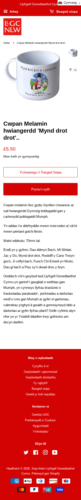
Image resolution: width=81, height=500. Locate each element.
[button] (69, 2)
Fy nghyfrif (40, 383)
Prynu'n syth (40, 189)
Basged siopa (67, 11)
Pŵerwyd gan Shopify (46, 473)
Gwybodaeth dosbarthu (41, 377)
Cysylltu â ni (40, 366)
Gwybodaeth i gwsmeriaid (40, 371)
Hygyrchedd (40, 426)
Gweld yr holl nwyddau (40, 394)
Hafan (6, 43)
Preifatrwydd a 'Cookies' (40, 420)
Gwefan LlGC (40, 414)
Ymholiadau (40, 431)
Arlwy (13, 11)
